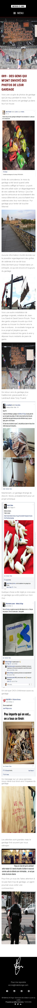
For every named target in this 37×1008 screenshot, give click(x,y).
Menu (20, 13)
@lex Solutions (19, 1002)
